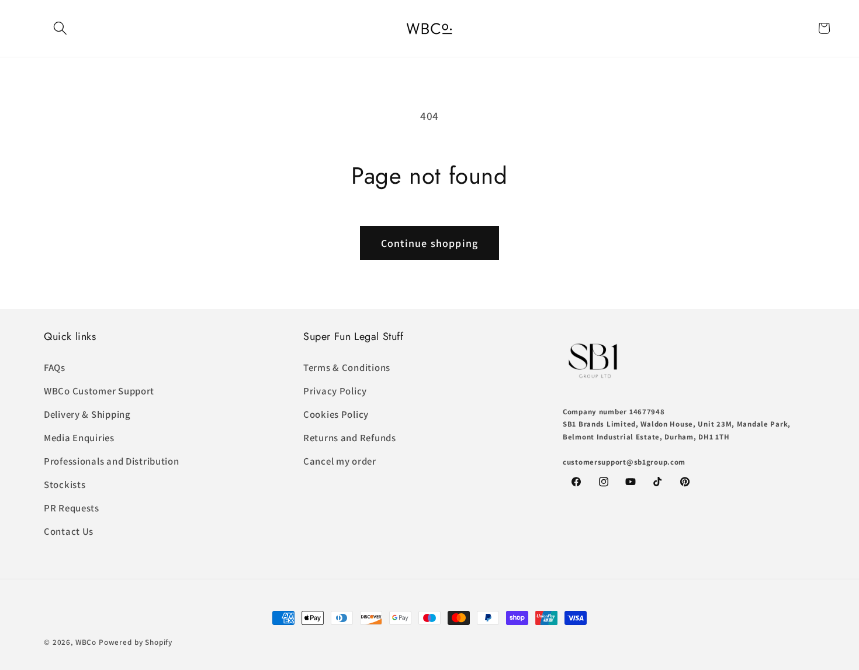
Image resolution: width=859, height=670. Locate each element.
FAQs (54, 367)
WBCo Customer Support (99, 390)
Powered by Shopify (135, 642)
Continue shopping (429, 243)
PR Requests (71, 507)
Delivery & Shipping (87, 414)
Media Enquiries (79, 437)
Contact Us (68, 531)
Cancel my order (339, 461)
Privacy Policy (335, 390)
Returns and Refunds (349, 437)
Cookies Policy (336, 414)
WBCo (85, 642)
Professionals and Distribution (111, 461)
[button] (60, 28)
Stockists (64, 484)
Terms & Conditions (346, 367)
